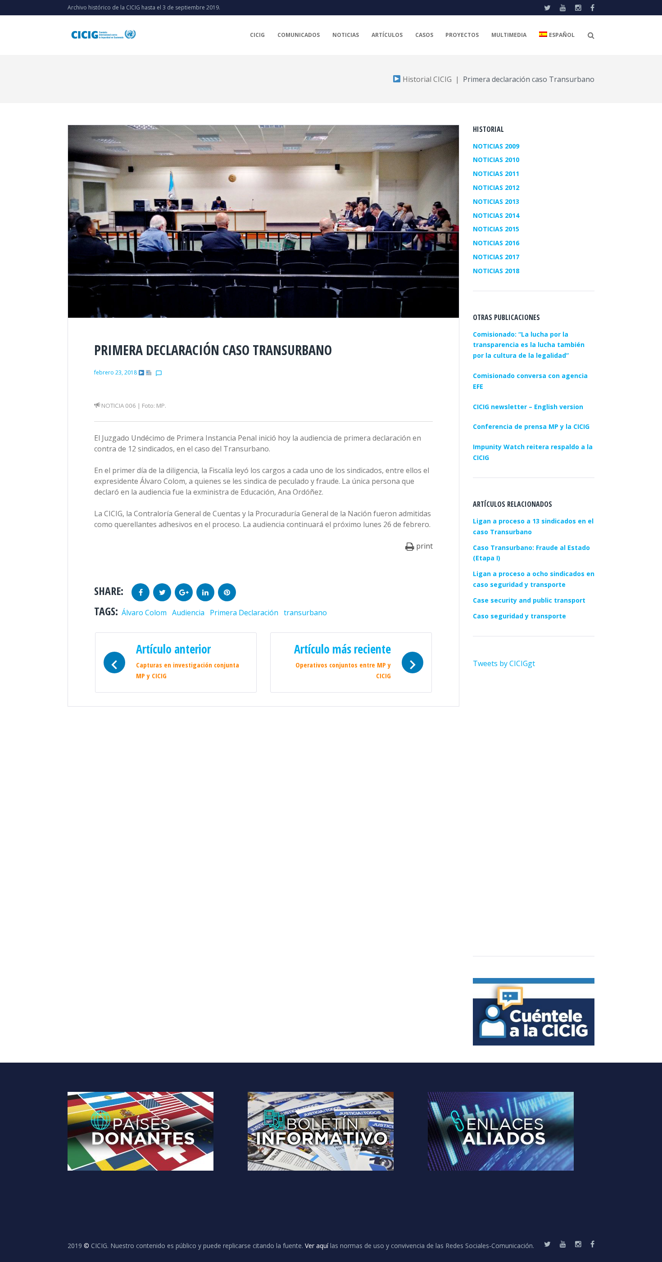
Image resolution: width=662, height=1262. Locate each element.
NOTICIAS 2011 (496, 173)
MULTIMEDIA (508, 35)
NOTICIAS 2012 (496, 187)
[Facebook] (592, 7)
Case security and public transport (529, 600)
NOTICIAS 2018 (496, 270)
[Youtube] (563, 7)
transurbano (305, 612)
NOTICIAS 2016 (496, 243)
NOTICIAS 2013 (496, 201)
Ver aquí (316, 1245)
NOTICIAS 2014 (496, 215)
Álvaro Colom (144, 612)
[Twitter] (547, 7)
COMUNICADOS (298, 35)
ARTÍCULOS (387, 35)
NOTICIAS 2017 (496, 256)
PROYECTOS (462, 35)
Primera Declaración (244, 612)
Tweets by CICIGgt (504, 663)
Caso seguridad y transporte (519, 616)
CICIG (257, 35)
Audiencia (188, 612)
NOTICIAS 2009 (496, 146)
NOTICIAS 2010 (496, 159)
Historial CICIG (426, 79)
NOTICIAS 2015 (496, 229)
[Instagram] (578, 7)
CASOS (424, 35)
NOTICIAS (345, 35)
